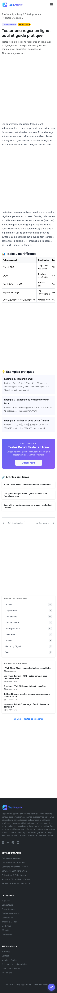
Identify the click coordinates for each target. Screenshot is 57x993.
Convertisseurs (8, 909)
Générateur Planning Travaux (15, 866)
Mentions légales (9, 960)
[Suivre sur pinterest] (13, 842)
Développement (9, 24)
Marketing (6, 926)
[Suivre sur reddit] (18, 842)
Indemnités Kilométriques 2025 (16, 883)
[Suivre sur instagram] (8, 842)
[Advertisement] (28, 90)
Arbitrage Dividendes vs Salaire (16, 879)
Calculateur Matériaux (12, 858)
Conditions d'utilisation (12, 968)
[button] (51, 987)
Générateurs (7, 917)
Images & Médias (9, 922)
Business (6, 900)
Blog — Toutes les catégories (29, 719)
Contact (5, 956)
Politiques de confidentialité (14, 964)
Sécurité (5, 930)
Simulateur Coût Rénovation (14, 871)
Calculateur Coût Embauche (14, 875)
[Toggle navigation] (51, 4)
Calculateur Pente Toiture (13, 862)
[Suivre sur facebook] (3, 842)
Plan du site (7, 972)
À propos (6, 951)
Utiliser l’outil (28, 462)
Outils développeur (10, 913)
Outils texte (7, 934)
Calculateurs (7, 905)
